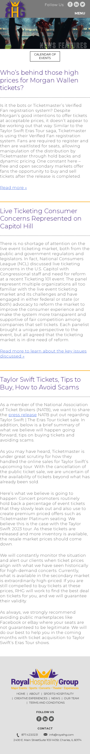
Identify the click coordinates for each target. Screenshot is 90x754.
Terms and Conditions (47, 702)
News (55, 698)
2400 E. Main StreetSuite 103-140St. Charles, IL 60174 (47, 740)
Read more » (13, 187)
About (34, 693)
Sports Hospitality (59, 693)
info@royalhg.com (61, 734)
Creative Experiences (30, 698)
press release (22, 414)
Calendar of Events (45, 56)
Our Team (71, 698)
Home (21, 693)
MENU (80, 13)
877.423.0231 (30, 734)
